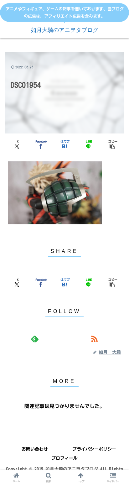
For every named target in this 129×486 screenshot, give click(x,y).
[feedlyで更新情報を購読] (34, 339)
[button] (112, 144)
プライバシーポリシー (94, 449)
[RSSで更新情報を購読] (94, 339)
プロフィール (64, 458)
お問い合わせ (35, 449)
